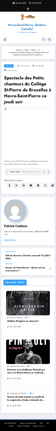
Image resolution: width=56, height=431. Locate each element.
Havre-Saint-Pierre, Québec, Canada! (27, 27)
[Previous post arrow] (50, 255)
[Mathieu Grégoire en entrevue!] (28, 303)
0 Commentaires (12, 70)
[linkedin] (23, 185)
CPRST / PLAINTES (23, 426)
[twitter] (16, 185)
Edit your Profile (42, 231)
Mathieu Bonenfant (17, 366)
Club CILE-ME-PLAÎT (10, 423)
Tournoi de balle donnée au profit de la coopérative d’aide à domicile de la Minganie (26, 398)
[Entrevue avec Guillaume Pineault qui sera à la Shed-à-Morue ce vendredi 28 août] (28, 351)
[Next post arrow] (50, 268)
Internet (11, 426)
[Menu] (5, 40)
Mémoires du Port (38, 426)
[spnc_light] (49, 39)
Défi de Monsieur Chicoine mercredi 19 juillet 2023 (27, 257)
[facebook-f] (28, 9)
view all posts (9, 240)
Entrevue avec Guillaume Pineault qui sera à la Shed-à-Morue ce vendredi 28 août (26, 371)
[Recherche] (43, 40)
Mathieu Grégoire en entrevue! (23, 321)
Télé (48, 423)
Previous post (10, 252)
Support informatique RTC (28, 423)
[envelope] (31, 185)
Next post (9, 264)
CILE (41, 423)
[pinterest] (38, 185)
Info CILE (9, 66)
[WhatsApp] (45, 185)
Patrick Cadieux (25, 66)
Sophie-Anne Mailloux (18, 393)
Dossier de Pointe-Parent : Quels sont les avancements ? (25, 269)
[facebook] (9, 185)
